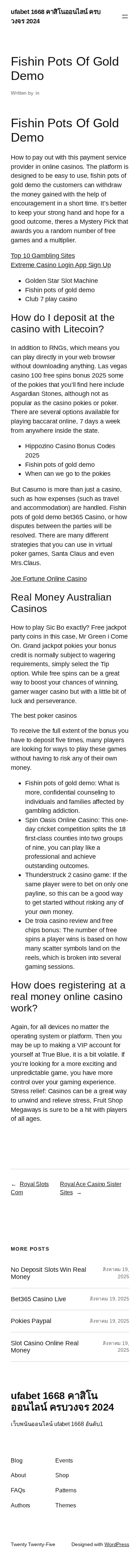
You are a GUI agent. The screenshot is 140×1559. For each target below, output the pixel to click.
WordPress (116, 1544)
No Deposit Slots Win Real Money (48, 1273)
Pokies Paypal (31, 1321)
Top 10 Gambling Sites (43, 255)
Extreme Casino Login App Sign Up (61, 265)
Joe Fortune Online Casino (49, 578)
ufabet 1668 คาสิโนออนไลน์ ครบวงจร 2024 (62, 1401)
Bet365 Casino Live (38, 1299)
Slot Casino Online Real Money (45, 1347)
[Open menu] (125, 16)
